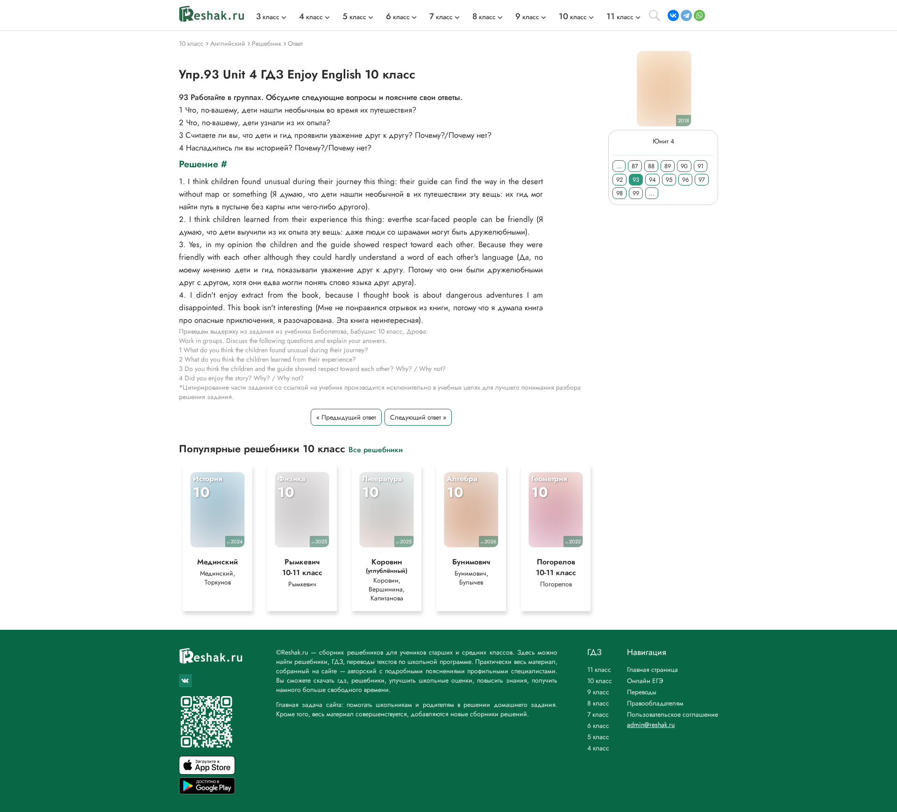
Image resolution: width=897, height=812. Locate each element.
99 (636, 193)
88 (651, 166)
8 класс (598, 703)
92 (619, 179)
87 (635, 166)
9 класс (598, 692)
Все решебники (376, 449)
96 (685, 179)
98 (619, 193)
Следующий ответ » (418, 417)
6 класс (598, 725)
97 (701, 179)
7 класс (598, 714)
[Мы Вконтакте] (185, 680)
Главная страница (652, 669)
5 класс (598, 736)
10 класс (599, 680)
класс (267, 16)
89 (667, 166)
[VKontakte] (673, 15)
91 (701, 166)
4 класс (598, 748)
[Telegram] (686, 15)
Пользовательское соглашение (672, 714)
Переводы (641, 692)
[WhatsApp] (699, 15)
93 (636, 179)
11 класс (599, 669)
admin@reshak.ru (651, 724)
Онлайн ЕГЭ (645, 680)
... (619, 166)
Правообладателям (655, 703)
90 (684, 166)
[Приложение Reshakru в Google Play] (207, 791)
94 (652, 179)
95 (669, 179)
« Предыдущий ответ (346, 417)
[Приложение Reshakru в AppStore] (207, 772)
